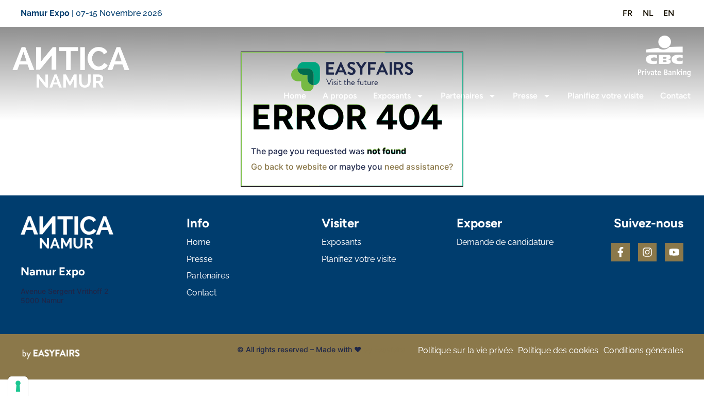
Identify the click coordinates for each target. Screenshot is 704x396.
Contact (675, 96)
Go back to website (289, 166)
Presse (525, 96)
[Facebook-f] (620, 252)
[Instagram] (647, 252)
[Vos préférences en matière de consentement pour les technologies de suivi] (18, 386)
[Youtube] (674, 252)
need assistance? (418, 166)
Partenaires (462, 96)
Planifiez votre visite (605, 96)
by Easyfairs (384, 349)
